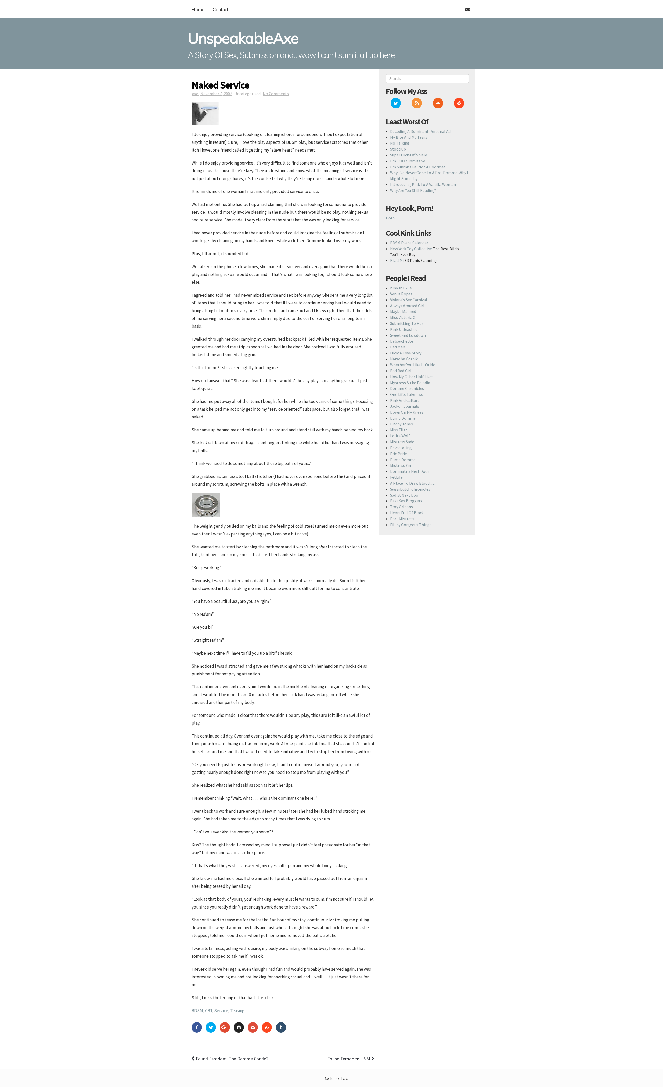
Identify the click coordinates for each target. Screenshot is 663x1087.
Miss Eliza (398, 429)
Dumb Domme (403, 418)
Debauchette (401, 341)
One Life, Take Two (406, 394)
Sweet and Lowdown (408, 335)
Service (221, 1010)
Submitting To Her (406, 323)
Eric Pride (398, 453)
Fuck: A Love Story (405, 352)
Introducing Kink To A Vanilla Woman (423, 184)
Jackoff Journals (404, 406)
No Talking (399, 143)
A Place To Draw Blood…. (412, 483)
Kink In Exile (401, 287)
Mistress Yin (400, 465)
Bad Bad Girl (401, 370)
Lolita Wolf (400, 435)
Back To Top (335, 1078)
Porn (390, 217)
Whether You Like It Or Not (413, 364)
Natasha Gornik (404, 358)
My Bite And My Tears (408, 137)
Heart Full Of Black (407, 512)
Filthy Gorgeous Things (410, 524)
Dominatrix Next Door (409, 471)
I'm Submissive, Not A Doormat (417, 166)
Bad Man (397, 346)
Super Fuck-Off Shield (408, 155)
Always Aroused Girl (407, 305)
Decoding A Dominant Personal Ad (420, 131)
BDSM (197, 1010)
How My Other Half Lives (411, 376)
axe (195, 93)
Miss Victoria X (402, 317)
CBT (208, 1010)
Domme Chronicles (407, 388)
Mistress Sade (402, 441)
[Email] (465, 6)
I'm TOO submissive (407, 160)
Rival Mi (397, 260)
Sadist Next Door (405, 495)
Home (198, 9)
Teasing (237, 1010)
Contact (220, 9)
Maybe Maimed (403, 311)
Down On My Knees (406, 412)
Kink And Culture (405, 400)
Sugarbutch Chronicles (410, 489)
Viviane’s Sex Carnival (408, 299)
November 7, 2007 (216, 93)
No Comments (276, 93)
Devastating (401, 447)
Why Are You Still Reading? (413, 190)
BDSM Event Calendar (409, 242)
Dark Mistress (402, 518)
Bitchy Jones (401, 423)
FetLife (396, 477)
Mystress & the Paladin (410, 382)
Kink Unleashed (403, 329)
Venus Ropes (401, 293)
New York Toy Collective (411, 248)
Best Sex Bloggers (406, 500)
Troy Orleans (401, 506)
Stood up (398, 149)
